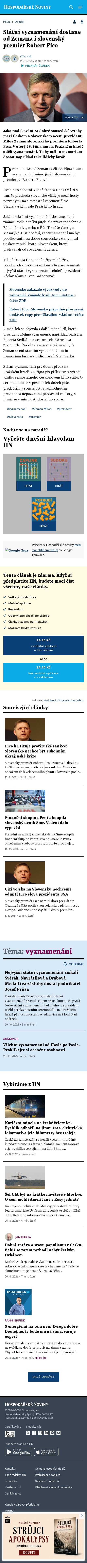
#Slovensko (15, 416)
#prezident (64, 408)
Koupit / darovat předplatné (22, 1504)
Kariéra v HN (13, 1487)
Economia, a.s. (30, 1410)
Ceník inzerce (13, 1493)
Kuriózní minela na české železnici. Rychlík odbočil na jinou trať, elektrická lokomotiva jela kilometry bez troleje (43, 1128)
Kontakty (10, 1468)
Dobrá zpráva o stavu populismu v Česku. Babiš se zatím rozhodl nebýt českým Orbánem (43, 1250)
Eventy (9, 1511)
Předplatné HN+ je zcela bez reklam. (64, 700)
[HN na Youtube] (58, 1433)
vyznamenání (48, 951)
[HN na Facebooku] (34, 1433)
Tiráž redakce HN (15, 1475)
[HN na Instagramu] (40, 1433)
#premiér (35, 416)
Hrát (29, 485)
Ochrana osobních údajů (50, 1468)
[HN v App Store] (46, 1452)
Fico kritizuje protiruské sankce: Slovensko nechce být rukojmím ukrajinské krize (36, 751)
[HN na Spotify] (52, 1433)
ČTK (22, 56)
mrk (29, 56)
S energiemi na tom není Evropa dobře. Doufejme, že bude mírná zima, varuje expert (42, 1331)
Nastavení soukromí (47, 1481)
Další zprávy (43, 1376)
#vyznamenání (16, 408)
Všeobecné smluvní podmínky (53, 1487)
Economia (11, 1481)
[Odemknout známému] (82, 22)
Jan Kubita (23, 1237)
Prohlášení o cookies (47, 1475)
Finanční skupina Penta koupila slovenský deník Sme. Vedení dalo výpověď (36, 823)
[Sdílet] (74, 22)
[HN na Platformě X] (28, 1433)
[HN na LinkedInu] (46, 1433)
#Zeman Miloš (41, 408)
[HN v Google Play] (18, 1452)
